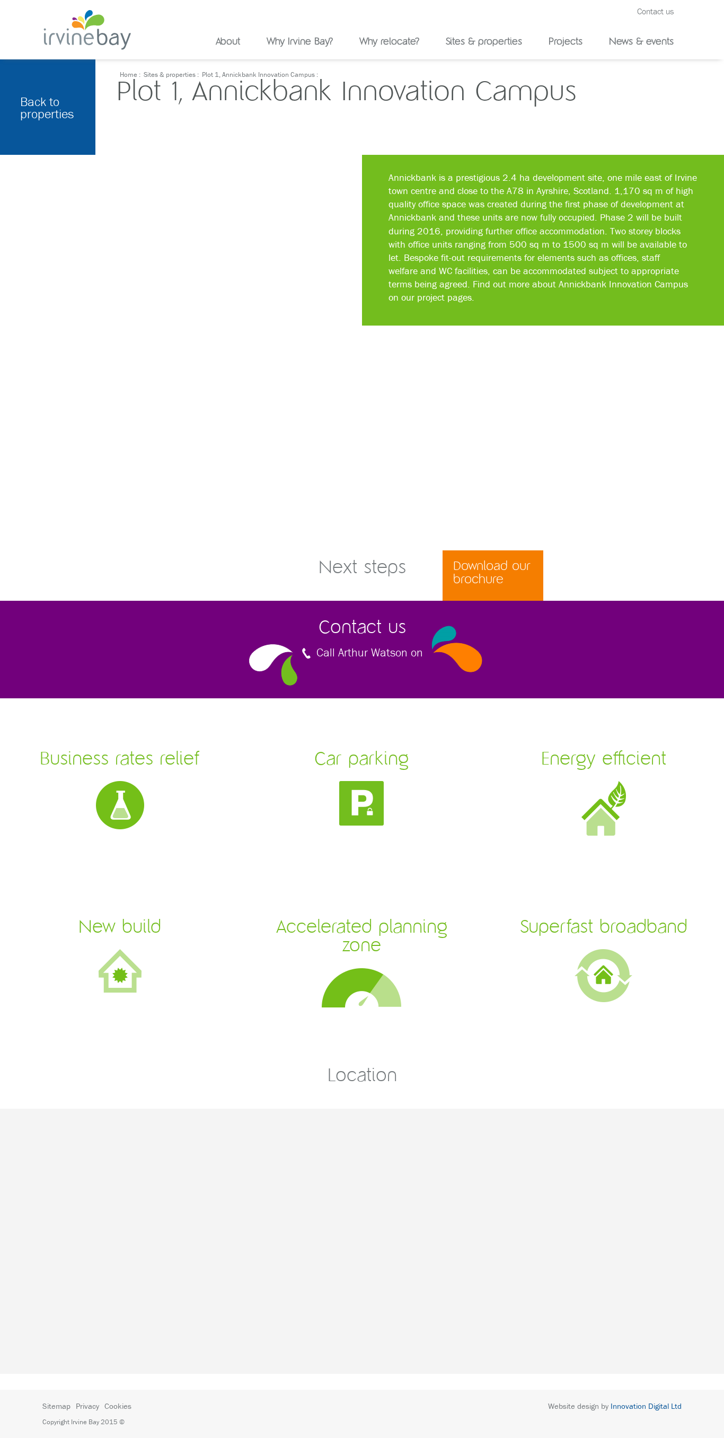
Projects (565, 42)
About (228, 42)
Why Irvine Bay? (300, 42)
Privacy (87, 1406)
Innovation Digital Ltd (646, 1406)
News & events (641, 42)
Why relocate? (389, 42)
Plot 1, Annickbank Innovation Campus (258, 74)
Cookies (117, 1406)
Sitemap (56, 1406)
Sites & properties (484, 42)
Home (128, 74)
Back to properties (47, 107)
